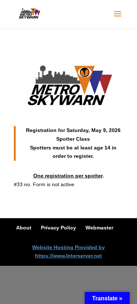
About (23, 228)
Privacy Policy (58, 228)
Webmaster (99, 228)
